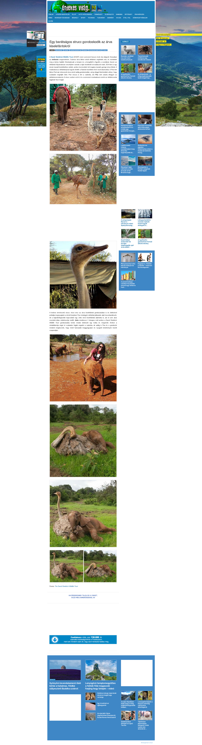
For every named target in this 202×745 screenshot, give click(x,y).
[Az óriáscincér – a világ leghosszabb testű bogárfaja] (145, 68)
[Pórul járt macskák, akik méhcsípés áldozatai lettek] (145, 119)
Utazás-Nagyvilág (63, 14)
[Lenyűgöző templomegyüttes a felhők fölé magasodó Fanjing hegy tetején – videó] (101, 670)
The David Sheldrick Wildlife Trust (66, 586)
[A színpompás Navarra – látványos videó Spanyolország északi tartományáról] (128, 214)
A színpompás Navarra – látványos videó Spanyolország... (127, 222)
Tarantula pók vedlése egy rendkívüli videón (144, 58)
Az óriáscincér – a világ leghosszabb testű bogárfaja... (145, 76)
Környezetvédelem (140, 18)
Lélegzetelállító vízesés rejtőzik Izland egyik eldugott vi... (144, 222)
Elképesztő (109, 14)
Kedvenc (88, 679)
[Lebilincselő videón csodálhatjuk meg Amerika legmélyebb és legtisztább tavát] (128, 139)
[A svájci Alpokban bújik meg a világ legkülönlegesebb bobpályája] (128, 696)
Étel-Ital (126, 18)
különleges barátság (95, 50)
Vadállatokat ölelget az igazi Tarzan (127, 723)
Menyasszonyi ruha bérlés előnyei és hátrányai (128, 265)
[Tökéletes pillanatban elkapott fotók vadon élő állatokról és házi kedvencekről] (145, 715)
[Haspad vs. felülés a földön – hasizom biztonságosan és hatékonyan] (145, 257)
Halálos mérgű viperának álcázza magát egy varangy (106, 695)
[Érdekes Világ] (101, 6)
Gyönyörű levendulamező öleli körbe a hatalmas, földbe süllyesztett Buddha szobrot (65, 686)
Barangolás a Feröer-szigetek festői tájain (144, 169)
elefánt (66, 50)
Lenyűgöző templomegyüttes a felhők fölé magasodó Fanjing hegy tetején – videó (100, 686)
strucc (105, 50)
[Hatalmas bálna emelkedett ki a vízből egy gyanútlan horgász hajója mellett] (128, 119)
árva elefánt (59, 50)
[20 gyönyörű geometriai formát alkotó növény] (128, 68)
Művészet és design (62, 18)
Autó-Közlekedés (85, 14)
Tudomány (101, 18)
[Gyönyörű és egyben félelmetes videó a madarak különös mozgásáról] (145, 139)
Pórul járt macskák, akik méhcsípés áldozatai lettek (145, 127)
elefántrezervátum (75, 50)
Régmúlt (75, 18)
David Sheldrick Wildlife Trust (62, 57)
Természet (98, 14)
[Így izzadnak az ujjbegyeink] (90, 706)
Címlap (50, 14)
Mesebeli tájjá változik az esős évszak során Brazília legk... (127, 169)
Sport (83, 18)
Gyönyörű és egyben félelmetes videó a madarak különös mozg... (145, 149)
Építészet (128, 14)
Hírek (50, 18)
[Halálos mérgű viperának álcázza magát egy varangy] (90, 696)
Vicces (118, 18)
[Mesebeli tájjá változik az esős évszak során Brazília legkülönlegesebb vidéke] (128, 161)
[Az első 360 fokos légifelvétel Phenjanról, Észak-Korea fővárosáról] (90, 716)
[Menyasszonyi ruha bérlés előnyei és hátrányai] (128, 257)
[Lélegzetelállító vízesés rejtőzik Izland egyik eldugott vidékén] (145, 214)
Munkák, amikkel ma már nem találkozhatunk (127, 58)
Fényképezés (139, 14)
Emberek (119, 14)
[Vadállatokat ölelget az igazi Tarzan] (128, 715)
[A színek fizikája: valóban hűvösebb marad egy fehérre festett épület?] (128, 276)
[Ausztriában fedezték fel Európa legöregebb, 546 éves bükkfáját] (128, 234)
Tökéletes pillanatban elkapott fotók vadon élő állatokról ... (143, 725)
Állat (74, 14)
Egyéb (50, 21)
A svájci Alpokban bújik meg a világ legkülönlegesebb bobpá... (128, 704)
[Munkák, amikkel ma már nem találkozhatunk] (128, 50)
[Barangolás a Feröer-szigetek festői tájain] (145, 161)
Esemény (110, 18)
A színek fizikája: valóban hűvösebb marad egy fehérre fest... (128, 284)
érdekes (85, 50)
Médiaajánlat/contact (147, 742)
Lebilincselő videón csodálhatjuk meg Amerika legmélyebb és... (128, 149)
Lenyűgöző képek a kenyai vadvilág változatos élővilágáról (145, 704)
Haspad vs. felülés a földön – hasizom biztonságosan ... (145, 265)
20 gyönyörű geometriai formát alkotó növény (128, 76)
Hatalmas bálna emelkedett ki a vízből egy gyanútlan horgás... (128, 128)
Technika (91, 18)
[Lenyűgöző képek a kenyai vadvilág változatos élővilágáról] (145, 696)
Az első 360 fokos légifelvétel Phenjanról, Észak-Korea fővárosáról (106, 715)
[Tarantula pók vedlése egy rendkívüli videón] (145, 50)
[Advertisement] (101, 29)
